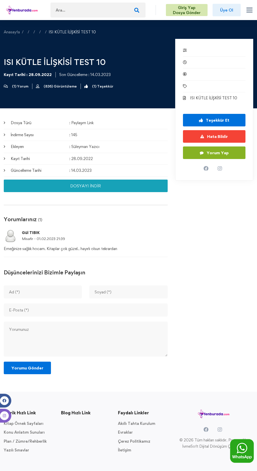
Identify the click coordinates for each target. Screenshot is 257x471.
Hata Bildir (217, 136)
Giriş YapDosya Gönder (187, 10)
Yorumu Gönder (27, 367)
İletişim (124, 450)
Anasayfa (12, 32)
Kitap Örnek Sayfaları (23, 423)
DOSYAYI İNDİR (85, 185)
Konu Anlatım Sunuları (24, 432)
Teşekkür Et (217, 120)
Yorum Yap (217, 152)
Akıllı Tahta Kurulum (136, 423)
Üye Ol (226, 10)
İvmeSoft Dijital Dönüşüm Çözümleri (214, 446)
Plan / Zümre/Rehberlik (25, 441)
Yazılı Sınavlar (16, 450)
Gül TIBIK (31, 233)
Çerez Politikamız (134, 441)
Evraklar (125, 432)
